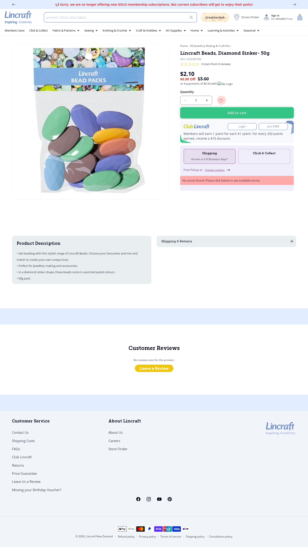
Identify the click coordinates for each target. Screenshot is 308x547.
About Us (115, 432)
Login (242, 127)
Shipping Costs (23, 440)
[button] (299, 17)
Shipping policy (195, 536)
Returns (18, 465)
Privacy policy (147, 536)
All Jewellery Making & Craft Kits (210, 46)
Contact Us (20, 432)
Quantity (187, 92)
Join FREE (273, 127)
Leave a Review (154, 368)
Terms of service (170, 536)
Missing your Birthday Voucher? (36, 490)
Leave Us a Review (26, 481)
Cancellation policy (220, 536)
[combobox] (120, 17)
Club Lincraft (22, 457)
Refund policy (126, 536)
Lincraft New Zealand (99, 536)
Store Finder (117, 449)
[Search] (191, 17)
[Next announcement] (294, 4)
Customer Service (31, 422)
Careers (114, 440)
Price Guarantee (24, 473)
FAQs (16, 449)
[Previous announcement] (14, 4)
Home (184, 46)
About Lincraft (124, 422)
